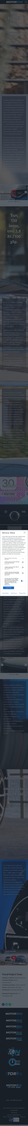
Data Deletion (5, 593)
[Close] (25, 533)
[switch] (22, 562)
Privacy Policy (22, 593)
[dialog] (14, 563)
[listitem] (14, 559)
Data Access (14, 593)
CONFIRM (8, 587)
